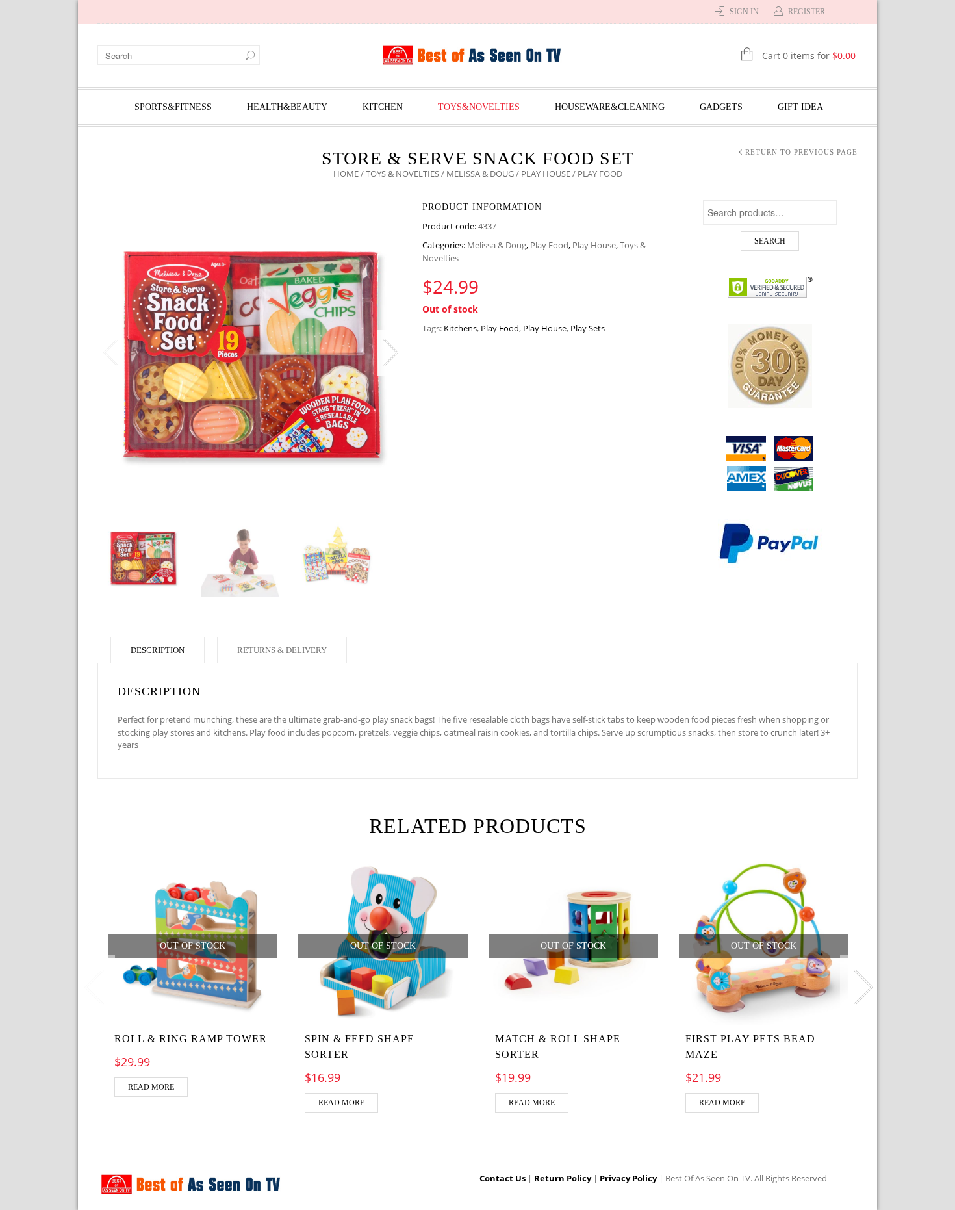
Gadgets (721, 107)
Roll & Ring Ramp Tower (190, 1038)
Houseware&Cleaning (610, 107)
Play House (545, 173)
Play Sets (587, 328)
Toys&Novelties (479, 107)
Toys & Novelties (402, 173)
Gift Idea (800, 107)
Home (346, 173)
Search (769, 241)
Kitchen (383, 107)
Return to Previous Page (801, 152)
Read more (151, 1087)
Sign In (744, 11)
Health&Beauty (287, 107)
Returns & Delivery (282, 650)
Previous (110, 353)
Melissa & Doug (480, 173)
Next (390, 353)
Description (158, 650)
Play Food (549, 245)
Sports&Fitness (173, 107)
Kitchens (460, 328)
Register (806, 11)
